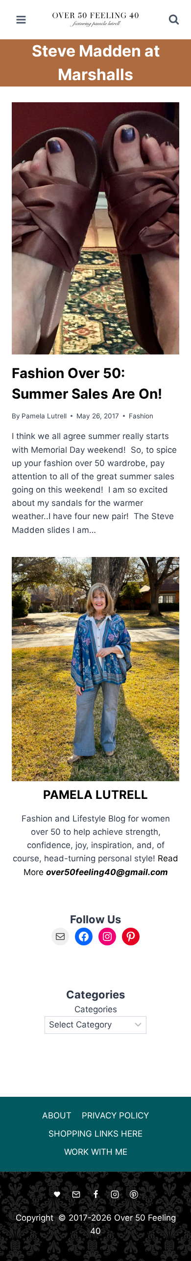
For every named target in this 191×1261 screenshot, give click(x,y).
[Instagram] (114, 1194)
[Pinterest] (133, 1194)
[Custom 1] (57, 1194)
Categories (95, 1009)
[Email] (76, 1194)
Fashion (141, 416)
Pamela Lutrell (44, 416)
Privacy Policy (115, 1115)
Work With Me (95, 1152)
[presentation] (95, 228)
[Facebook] (95, 1194)
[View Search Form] (167, 19)
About (57, 1115)
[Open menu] (21, 19)
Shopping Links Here (95, 1134)
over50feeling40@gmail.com (107, 872)
